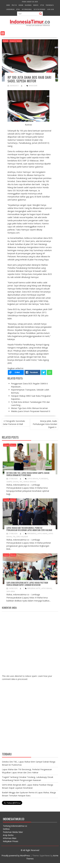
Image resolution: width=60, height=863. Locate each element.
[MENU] (3, 33)
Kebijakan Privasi (10, 841)
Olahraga (28, 5)
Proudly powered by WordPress (16, 855)
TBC (21, 482)
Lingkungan (10, 9)
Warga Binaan (29, 482)
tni (14, 536)
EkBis (8, 5)
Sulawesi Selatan (16, 41)
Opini (18, 9)
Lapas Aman (42, 533)
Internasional (27, 9)
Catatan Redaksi (39, 9)
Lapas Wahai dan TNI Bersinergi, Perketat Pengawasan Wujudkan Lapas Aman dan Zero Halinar (29, 529)
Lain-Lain (50, 9)
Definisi (6, 829)
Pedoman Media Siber (13, 832)
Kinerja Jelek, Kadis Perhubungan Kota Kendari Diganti (45, 424)
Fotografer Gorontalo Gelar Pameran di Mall (14, 422)
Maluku (13, 445)
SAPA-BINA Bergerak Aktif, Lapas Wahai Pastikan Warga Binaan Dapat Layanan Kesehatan (27, 583)
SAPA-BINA (10, 591)
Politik (14, 5)
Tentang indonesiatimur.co (15, 826)
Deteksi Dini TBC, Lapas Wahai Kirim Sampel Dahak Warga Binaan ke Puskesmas (27, 474)
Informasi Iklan (9, 838)
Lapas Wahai (32, 478)
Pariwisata (50, 5)
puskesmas (43, 478)
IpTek (42, 5)
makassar (33, 85)
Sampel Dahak (12, 482)
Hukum (21, 5)
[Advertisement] (30, 719)
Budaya (35, 5)
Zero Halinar (22, 536)
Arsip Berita (8, 835)
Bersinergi (31, 533)
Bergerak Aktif (33, 588)
